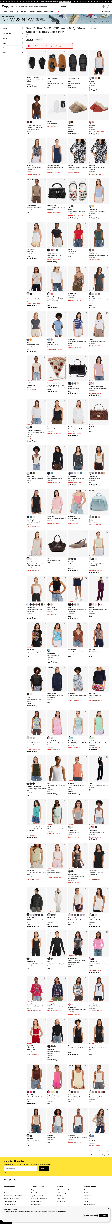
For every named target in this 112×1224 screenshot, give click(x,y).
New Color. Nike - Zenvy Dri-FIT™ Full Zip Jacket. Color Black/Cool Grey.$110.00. (57, 951)
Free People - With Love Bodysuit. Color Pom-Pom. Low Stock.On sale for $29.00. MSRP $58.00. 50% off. (78, 508)
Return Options (36, 1204)
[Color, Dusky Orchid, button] (93, 122)
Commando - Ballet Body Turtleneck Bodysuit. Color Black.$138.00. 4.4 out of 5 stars (57, 1039)
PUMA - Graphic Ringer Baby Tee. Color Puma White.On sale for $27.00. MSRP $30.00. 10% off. (99, 331)
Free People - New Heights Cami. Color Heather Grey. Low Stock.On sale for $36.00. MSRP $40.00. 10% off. (78, 819)
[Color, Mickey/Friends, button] (72, 206)
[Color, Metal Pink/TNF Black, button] (33, 914)
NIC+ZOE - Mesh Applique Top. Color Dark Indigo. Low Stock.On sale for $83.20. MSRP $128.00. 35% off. (99, 686)
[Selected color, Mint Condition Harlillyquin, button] (48, 650)
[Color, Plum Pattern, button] (98, 293)
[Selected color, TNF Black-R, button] (28, 914)
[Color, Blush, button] (98, 517)
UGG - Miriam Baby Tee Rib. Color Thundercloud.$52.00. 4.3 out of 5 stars (36, 331)
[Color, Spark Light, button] (93, 206)
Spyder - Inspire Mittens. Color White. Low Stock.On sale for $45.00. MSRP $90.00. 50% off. (57, 114)
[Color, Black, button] (98, 78)
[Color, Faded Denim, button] (72, 383)
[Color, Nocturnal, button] (33, 1092)
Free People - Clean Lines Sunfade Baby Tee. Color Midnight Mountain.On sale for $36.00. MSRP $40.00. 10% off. (99, 242)
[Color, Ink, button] (30, 1135)
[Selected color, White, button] (90, 78)
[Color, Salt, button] (93, 293)
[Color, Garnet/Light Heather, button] (83, 914)
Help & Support (105, 11)
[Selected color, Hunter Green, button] (28, 783)
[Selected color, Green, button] (90, 738)
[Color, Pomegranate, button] (96, 473)
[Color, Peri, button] (72, 473)
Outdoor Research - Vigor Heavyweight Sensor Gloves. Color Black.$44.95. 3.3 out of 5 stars (36, 70)
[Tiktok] (10, 1180)
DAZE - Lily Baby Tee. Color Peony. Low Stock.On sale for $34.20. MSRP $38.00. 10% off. (36, 375)
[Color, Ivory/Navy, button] (96, 604)
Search (63, 6)
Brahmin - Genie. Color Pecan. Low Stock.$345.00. (99, 420)
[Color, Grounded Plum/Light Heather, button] (80, 914)
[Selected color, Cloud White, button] (28, 604)
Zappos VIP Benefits (10, 1201)
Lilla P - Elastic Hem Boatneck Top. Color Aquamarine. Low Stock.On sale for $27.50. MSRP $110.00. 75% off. (57, 819)
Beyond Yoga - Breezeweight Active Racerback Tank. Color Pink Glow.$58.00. (57, 1084)
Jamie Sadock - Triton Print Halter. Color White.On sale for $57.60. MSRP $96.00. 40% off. (99, 995)
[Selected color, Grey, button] (69, 738)
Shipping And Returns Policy (40, 1199)
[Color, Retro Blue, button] (93, 1135)
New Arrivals (88, 1196)
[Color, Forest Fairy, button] (33, 473)
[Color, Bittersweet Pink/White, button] (51, 250)
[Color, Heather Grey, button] (93, 1092)
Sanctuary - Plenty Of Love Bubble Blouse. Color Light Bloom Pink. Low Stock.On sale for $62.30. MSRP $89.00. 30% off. (57, 508)
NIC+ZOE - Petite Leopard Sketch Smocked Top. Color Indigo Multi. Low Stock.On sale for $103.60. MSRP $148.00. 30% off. (36, 156)
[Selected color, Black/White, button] (48, 250)
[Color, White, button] (78, 473)
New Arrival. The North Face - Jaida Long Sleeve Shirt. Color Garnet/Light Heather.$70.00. (36, 198)
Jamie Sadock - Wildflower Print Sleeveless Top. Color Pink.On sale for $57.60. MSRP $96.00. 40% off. (57, 731)
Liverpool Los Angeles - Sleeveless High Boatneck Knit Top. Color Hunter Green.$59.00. (36, 775)
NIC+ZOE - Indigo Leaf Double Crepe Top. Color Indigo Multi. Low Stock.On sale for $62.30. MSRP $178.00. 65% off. (78, 156)
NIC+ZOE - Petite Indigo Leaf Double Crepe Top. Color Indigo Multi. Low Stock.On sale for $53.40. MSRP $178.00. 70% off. (99, 156)
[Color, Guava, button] (98, 1092)
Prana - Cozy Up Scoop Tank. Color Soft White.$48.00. (99, 1084)
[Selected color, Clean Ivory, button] (90, 827)
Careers (6, 1193)
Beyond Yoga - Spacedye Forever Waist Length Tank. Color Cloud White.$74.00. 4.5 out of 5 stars (36, 597)
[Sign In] (104, 6)
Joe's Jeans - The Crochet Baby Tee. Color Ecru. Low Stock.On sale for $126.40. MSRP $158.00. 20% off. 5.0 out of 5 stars (36, 287)
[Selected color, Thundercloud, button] (28, 339)
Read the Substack (65, 1)
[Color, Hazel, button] (54, 1046)
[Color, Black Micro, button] (72, 558)
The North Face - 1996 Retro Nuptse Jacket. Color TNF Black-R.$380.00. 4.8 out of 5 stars (36, 907)
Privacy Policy (62, 1211)
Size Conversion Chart (64, 1190)
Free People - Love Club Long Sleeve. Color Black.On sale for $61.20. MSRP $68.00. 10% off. (57, 465)
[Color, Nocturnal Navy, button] (30, 604)
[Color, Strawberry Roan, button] (101, 473)
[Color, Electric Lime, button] (51, 1092)
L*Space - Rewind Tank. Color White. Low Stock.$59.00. (57, 1127)
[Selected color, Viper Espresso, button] (69, 871)
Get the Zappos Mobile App (13, 1196)
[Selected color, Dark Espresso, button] (28, 122)
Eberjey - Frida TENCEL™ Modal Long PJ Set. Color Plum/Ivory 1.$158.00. (99, 597)
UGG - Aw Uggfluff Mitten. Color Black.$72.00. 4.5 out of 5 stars (78, 70)
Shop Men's (105, 22)
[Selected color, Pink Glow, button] (48, 1092)
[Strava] (15, 1180)
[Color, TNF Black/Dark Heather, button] (78, 914)
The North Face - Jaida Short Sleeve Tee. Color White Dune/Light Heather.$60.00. (78, 907)
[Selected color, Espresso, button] (28, 1092)
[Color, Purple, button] (33, 738)
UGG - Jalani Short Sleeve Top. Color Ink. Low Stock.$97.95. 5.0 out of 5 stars (36, 686)
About (6, 1190)
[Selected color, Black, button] (69, 383)
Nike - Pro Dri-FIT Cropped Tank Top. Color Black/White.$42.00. (99, 775)
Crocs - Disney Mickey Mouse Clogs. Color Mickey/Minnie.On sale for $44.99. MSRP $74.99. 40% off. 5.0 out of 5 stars (78, 198)
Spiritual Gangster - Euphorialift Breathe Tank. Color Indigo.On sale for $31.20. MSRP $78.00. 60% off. (57, 156)
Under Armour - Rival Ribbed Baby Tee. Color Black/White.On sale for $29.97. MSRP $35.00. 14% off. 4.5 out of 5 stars (57, 242)
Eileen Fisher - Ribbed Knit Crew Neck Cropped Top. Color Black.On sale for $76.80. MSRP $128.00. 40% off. (99, 863)
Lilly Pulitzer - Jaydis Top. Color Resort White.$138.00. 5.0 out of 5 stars (36, 242)
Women (38, 39)
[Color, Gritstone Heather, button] (75, 1092)
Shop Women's (95, 22)
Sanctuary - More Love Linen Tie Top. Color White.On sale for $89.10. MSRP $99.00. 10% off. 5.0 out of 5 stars (78, 420)
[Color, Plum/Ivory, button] (98, 604)
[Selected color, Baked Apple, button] (90, 122)
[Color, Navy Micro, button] (75, 558)
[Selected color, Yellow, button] (28, 738)
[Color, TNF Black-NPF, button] (51, 914)
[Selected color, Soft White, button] (90, 1092)
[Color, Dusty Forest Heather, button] (33, 604)
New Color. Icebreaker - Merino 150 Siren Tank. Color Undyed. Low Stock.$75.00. (78, 1084)
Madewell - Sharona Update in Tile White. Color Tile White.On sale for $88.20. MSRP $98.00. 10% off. (78, 1127)
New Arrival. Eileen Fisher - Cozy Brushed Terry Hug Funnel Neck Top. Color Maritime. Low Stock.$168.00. (57, 686)
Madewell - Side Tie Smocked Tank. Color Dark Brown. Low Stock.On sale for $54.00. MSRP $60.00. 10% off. (99, 1127)
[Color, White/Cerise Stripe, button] (93, 383)
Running (86, 1199)
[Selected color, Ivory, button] (90, 473)
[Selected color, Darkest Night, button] (28, 958)
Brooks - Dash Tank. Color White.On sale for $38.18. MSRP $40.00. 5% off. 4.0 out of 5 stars (99, 70)
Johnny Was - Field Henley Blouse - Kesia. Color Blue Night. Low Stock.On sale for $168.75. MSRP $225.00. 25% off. (57, 995)
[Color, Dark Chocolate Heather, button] (42, 604)
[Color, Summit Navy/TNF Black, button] (42, 914)
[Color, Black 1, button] (30, 122)
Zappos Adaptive (89, 1204)
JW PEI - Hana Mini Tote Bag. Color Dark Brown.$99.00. (57, 551)
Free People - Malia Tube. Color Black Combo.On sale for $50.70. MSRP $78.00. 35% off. (78, 287)
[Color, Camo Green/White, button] (51, 958)
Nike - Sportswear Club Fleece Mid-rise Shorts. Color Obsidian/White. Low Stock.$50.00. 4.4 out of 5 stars (78, 597)
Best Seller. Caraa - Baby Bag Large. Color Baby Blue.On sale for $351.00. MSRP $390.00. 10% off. (99, 508)
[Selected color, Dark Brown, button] (90, 1135)
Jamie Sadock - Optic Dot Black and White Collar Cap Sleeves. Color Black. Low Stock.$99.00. (78, 951)
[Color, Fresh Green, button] (75, 473)
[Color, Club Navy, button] (30, 783)
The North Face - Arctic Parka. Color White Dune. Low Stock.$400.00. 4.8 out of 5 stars (57, 907)
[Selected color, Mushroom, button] (69, 122)
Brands (86, 1190)
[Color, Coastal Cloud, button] (78, 383)
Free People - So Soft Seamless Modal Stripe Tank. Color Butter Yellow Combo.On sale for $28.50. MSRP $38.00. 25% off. (36, 863)
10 (104, 1150)
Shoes (86, 1201)
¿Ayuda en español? (37, 1196)
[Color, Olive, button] (93, 517)
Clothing (86, 1193)
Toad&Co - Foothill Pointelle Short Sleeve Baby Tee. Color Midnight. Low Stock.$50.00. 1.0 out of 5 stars (99, 287)
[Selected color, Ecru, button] (28, 293)
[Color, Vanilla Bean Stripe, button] (101, 1092)
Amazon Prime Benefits (11, 1199)
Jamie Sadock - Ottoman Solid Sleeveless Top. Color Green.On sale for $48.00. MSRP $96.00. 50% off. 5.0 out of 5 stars (99, 731)
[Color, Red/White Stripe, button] (69, 1004)
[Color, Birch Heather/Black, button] (78, 604)
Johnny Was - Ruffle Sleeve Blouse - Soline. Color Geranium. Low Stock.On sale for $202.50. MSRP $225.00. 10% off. (36, 995)
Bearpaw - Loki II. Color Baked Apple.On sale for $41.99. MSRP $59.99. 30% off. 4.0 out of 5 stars (99, 114)
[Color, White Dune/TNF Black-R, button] (30, 914)
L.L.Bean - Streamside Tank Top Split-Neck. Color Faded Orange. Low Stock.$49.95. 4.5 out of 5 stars (78, 775)
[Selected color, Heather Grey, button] (69, 827)
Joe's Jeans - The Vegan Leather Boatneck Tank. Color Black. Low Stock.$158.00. (99, 1039)
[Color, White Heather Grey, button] (33, 517)
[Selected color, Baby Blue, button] (90, 517)
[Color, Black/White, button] (72, 604)
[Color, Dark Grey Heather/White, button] (75, 604)
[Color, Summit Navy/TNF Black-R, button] (36, 914)
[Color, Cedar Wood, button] (93, 250)
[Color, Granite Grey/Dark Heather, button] (75, 914)
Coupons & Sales (9, 1204)
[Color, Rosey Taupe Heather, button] (36, 604)
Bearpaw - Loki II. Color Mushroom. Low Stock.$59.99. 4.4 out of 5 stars (78, 114)
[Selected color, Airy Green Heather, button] (90, 558)
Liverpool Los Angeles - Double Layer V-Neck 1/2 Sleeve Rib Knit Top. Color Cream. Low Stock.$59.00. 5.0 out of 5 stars (57, 287)
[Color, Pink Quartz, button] (78, 1092)
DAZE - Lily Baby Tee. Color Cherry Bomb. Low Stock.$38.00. (78, 242)
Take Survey (61, 1199)
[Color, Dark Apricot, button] (30, 339)
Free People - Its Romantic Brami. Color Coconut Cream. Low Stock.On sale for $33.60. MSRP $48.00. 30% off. (57, 863)
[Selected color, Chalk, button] (28, 558)
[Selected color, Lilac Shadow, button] (90, 383)
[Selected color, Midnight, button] (90, 293)
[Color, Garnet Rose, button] (51, 293)
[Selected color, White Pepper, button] (28, 1135)
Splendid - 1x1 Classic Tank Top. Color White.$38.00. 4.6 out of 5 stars (99, 907)
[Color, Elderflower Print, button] (96, 293)
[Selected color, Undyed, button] (69, 1092)
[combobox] (37, 6)
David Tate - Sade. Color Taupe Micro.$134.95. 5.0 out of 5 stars (78, 551)
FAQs (32, 1190)
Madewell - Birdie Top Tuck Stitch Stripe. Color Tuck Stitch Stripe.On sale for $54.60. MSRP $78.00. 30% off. (78, 686)
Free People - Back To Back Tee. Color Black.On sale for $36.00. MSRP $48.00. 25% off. (57, 597)
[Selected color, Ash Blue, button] (48, 339)
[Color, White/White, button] (54, 250)
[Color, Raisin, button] (51, 1046)
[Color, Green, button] (30, 738)
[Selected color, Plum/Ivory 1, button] (90, 604)
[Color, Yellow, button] (93, 738)
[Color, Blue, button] (51, 738)
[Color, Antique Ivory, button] (51, 604)
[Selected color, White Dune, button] (48, 914)
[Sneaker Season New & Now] (56, 19)
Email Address (10, 1168)
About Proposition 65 (37, 1201)
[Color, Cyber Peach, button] (96, 78)
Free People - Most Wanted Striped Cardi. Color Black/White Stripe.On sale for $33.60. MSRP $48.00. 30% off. (78, 995)
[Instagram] (5, 1180)
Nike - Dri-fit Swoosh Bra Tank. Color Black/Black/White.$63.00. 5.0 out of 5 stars (78, 1039)
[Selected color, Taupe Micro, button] (69, 558)
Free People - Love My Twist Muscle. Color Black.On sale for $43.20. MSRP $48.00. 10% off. (36, 508)
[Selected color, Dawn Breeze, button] (90, 206)
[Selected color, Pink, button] (48, 738)
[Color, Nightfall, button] (93, 78)
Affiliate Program (62, 1193)
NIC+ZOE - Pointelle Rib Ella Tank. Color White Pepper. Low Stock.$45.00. (36, 1127)
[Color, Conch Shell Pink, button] (93, 827)
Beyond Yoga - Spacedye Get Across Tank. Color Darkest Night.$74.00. (36, 951)
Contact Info (35, 1193)
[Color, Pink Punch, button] (30, 1092)
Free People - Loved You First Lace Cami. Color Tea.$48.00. (36, 465)
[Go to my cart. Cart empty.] (108, 6)
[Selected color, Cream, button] (48, 293)
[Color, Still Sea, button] (80, 473)
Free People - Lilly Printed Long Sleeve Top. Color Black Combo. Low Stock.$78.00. (36, 642)
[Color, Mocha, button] (51, 339)
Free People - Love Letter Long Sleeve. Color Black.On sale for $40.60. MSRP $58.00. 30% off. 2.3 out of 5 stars (78, 465)
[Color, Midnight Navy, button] (72, 1092)
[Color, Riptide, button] (51, 473)
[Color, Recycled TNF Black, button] (39, 914)
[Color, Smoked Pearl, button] (54, 914)
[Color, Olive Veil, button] (75, 383)
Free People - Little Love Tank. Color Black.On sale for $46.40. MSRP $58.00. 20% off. (57, 420)
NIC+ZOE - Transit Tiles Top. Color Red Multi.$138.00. (99, 642)
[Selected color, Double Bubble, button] (90, 958)
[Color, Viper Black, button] (72, 871)
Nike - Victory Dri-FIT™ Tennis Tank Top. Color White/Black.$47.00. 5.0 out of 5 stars (57, 775)
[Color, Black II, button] (72, 122)
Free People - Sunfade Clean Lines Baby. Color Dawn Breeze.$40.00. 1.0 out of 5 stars (99, 198)
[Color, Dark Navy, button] (30, 427)
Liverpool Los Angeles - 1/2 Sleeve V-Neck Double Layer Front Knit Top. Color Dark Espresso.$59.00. (36, 114)
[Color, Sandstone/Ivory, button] (93, 604)
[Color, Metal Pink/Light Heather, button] (72, 914)
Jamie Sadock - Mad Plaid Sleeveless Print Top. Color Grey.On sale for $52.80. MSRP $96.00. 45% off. (78, 731)
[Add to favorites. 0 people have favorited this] (44, 51)
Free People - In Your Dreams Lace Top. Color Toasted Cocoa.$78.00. (78, 642)
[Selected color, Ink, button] (28, 694)
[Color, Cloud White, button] (96, 558)
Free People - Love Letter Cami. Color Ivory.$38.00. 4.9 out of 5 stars (99, 465)
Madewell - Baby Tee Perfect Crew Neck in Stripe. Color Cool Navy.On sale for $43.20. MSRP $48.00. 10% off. (78, 331)
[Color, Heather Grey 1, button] (96, 914)
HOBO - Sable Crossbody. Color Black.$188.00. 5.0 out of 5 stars (78, 375)
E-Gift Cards (61, 1201)
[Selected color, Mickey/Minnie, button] (69, 206)
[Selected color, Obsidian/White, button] (69, 604)
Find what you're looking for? (99, 1155)
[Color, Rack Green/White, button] (57, 250)
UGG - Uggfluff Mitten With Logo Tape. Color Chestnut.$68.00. (57, 70)
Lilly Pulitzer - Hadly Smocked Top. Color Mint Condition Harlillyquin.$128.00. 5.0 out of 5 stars (57, 642)
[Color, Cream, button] (30, 694)
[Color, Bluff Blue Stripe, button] (96, 1092)
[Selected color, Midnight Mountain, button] (90, 250)
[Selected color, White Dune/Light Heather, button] (69, 914)
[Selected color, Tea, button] (28, 473)
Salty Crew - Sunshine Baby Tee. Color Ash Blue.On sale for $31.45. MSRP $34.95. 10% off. (57, 331)
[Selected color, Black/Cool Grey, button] (48, 958)
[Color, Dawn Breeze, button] (93, 473)
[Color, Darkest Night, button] (93, 558)
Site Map (60, 1196)
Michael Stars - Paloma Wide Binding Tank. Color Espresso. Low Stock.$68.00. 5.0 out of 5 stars (36, 1084)
